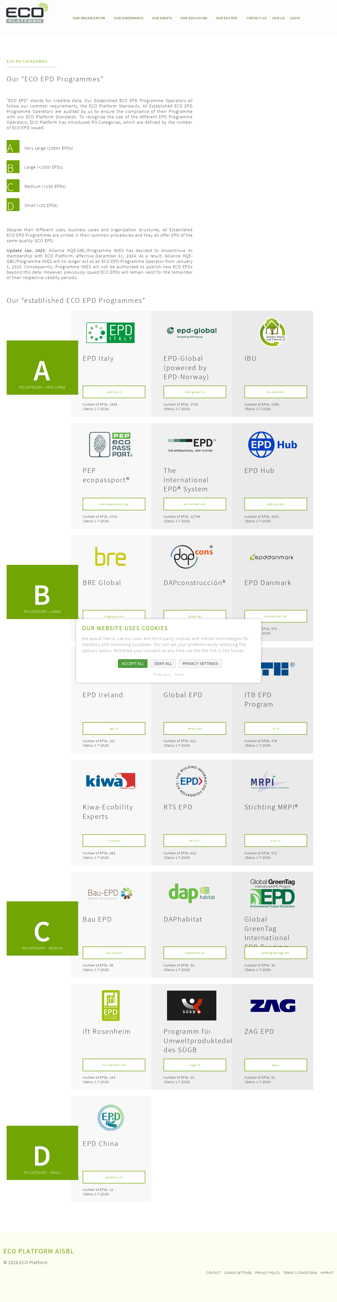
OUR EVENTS (162, 18)
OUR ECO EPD (227, 18)
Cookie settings (238, 1272)
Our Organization (89, 18)
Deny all (163, 664)
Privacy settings (200, 664)
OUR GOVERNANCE (129, 18)
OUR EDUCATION (194, 18)
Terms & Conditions (300, 1272)
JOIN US (278, 18)
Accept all (133, 664)
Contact (213, 1272)
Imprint (327, 1272)
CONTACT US (256, 18)
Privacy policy (267, 1272)
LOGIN (295, 18)
